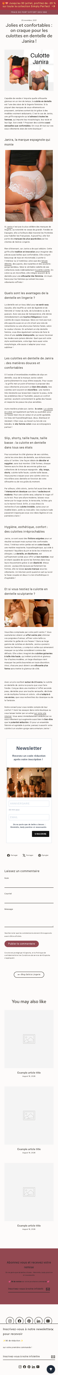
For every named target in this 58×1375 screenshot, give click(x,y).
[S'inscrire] (52, 1357)
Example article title (29, 1072)
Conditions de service (30, 955)
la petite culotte (42, 270)
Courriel (8, 893)
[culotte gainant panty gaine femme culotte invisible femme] (29, 613)
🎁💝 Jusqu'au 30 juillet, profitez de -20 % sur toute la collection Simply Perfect (29, 5)
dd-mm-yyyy (14, 810)
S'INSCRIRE (41, 834)
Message (8, 909)
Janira (10, 226)
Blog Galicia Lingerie (30, 974)
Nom (6, 878)
